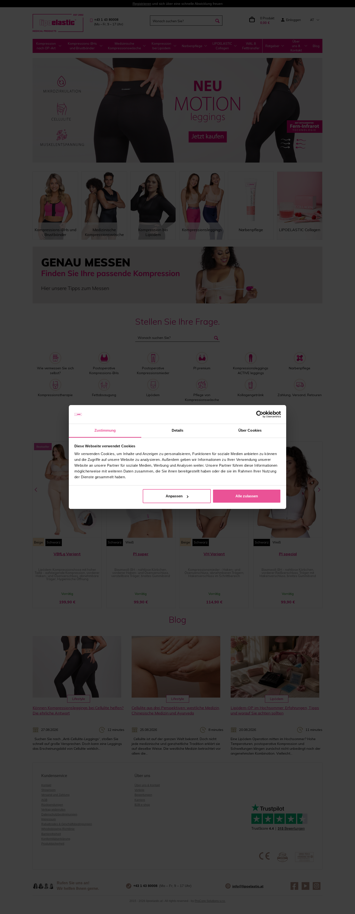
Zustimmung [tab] (105, 430)
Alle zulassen (246, 496)
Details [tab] (178, 430)
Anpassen (174, 496)
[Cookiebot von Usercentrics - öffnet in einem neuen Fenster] (260, 414)
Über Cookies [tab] (250, 430)
